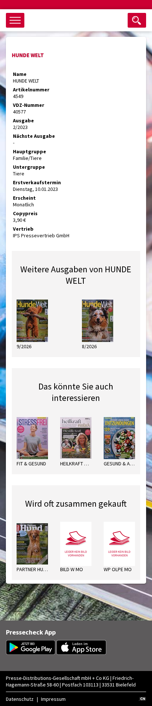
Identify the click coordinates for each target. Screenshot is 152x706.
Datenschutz (20, 699)
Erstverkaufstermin (37, 182)
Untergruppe (29, 167)
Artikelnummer (31, 89)
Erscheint (24, 198)
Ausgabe (23, 120)
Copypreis (25, 213)
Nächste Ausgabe (34, 136)
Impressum (53, 699)
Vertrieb (23, 229)
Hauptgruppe (29, 151)
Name (20, 74)
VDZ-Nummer (28, 105)
